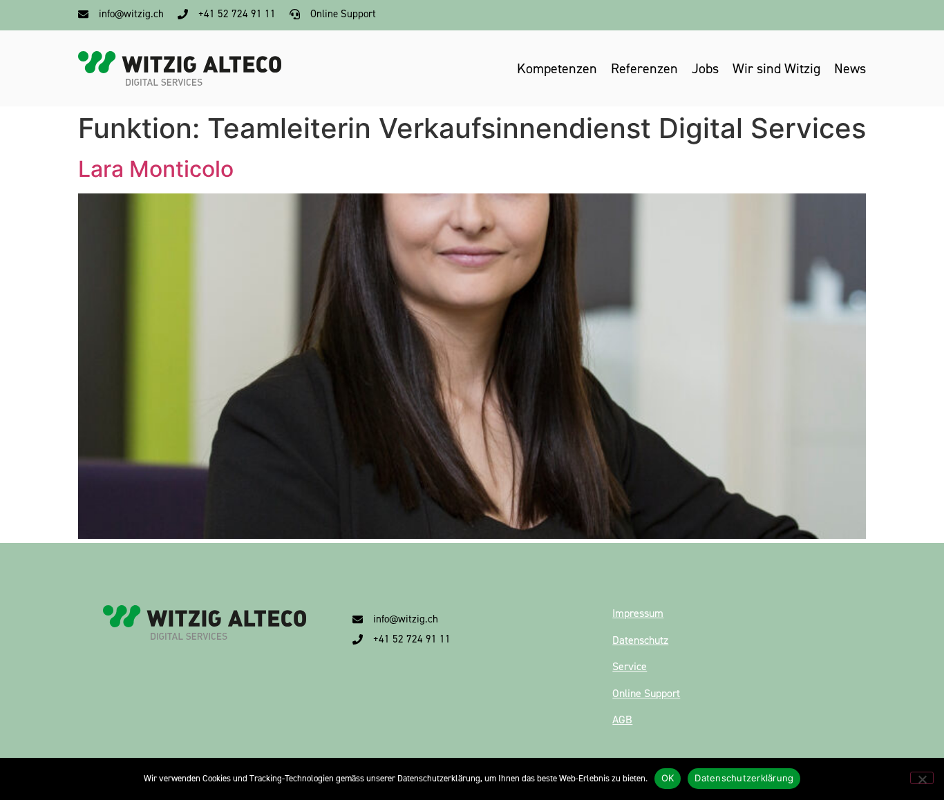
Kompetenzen (557, 68)
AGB (622, 719)
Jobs (705, 68)
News (850, 68)
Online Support (646, 693)
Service (629, 666)
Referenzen (644, 68)
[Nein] (922, 778)
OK (667, 777)
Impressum (637, 613)
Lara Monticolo (156, 168)
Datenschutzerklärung (744, 777)
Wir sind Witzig (776, 68)
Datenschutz (640, 640)
